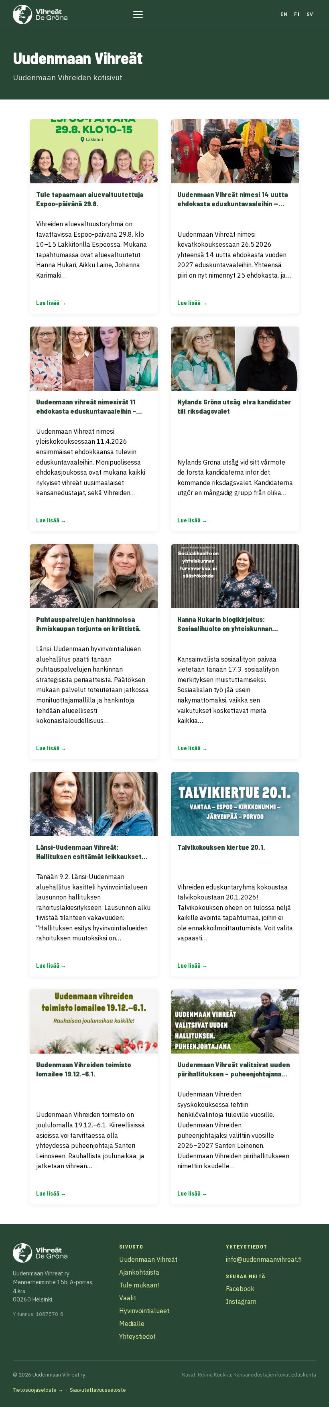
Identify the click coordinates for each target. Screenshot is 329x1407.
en (283, 14)
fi (297, 14)
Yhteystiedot (137, 1336)
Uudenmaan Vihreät (148, 1259)
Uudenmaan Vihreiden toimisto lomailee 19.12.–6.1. (83, 1069)
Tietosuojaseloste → (38, 1389)
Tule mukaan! (139, 1285)
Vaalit (127, 1298)
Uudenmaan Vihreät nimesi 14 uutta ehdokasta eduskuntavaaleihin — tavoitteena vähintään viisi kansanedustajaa (232, 208)
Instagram (241, 1301)
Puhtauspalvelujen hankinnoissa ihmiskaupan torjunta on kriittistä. (88, 624)
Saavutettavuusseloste (98, 1389)
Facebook (240, 1289)
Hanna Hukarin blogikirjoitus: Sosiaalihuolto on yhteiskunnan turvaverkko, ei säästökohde (224, 628)
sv (310, 14)
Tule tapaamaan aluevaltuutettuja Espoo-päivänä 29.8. (89, 199)
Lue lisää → (51, 302)
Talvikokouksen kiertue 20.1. (221, 847)
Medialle (131, 1324)
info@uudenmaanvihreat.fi (264, 1259)
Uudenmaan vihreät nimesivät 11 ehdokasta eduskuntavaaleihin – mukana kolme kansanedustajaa (86, 410)
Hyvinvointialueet (144, 1311)
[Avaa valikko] (138, 14)
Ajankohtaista (139, 1272)
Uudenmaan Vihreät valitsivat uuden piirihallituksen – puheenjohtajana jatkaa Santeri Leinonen (233, 1073)
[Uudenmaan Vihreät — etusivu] (40, 14)
